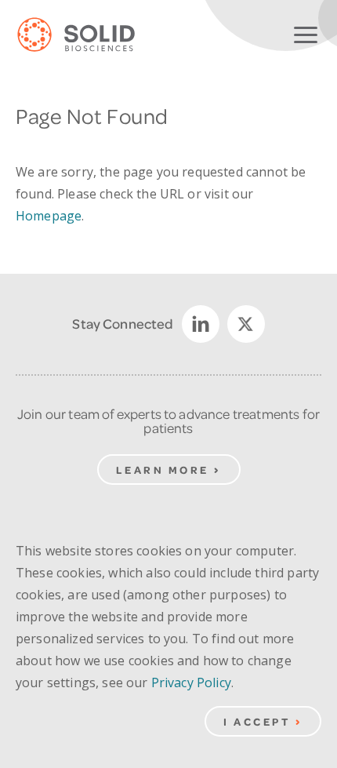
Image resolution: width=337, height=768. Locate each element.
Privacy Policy (191, 682)
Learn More (162, 469)
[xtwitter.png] (246, 324)
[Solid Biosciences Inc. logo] (88, 35)
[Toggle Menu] (305, 31)
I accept (256, 721)
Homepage (49, 215)
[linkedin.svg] (200, 324)
